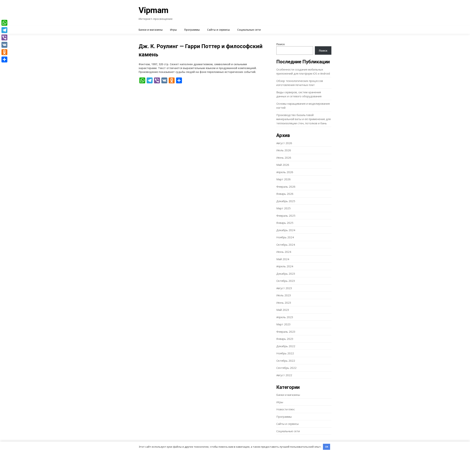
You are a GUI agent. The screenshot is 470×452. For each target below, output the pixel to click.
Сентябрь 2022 (286, 368)
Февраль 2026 (285, 186)
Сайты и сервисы (218, 29)
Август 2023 (284, 288)
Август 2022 (284, 375)
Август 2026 (284, 143)
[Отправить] (4, 59)
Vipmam (154, 10)
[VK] (4, 44)
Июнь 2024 (283, 252)
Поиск (280, 44)
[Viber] (4, 37)
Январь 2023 (284, 339)
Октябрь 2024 (285, 244)
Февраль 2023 (285, 331)
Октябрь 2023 (285, 281)
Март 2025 (283, 208)
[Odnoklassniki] (4, 52)
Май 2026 (282, 165)
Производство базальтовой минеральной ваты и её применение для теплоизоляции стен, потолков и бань (303, 119)
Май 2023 (282, 310)
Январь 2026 (284, 194)
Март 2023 (283, 324)
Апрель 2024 (284, 266)
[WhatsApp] (4, 22)
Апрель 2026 (284, 172)
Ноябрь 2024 (285, 237)
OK (326, 446)
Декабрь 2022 (285, 346)
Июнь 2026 (283, 157)
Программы (192, 29)
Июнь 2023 (283, 302)
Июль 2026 (283, 150)
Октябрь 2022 (285, 360)
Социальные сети (249, 29)
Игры (173, 29)
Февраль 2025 (285, 215)
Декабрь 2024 (285, 230)
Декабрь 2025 (285, 201)
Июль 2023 (283, 295)
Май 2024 (282, 259)
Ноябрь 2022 (285, 353)
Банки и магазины (151, 29)
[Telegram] (4, 30)
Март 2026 (283, 179)
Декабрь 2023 (285, 273)
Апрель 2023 (284, 317)
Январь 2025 (284, 223)
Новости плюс (285, 409)
